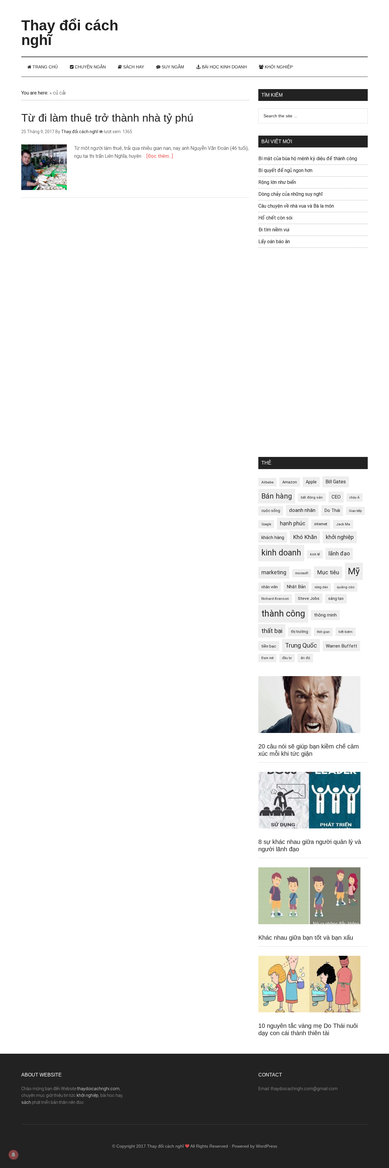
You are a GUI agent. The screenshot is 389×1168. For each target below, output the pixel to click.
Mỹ (354, 571)
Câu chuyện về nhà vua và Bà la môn (296, 206)
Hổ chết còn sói (275, 218)
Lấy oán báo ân (274, 241)
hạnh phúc (292, 523)
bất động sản (312, 497)
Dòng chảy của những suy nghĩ (290, 194)
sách (26, 1102)
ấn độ (305, 658)
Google (266, 524)
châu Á (354, 497)
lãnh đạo (339, 554)
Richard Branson (275, 598)
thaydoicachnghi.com (98, 1088)
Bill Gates (335, 482)
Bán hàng (276, 496)
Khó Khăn (305, 537)
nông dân (321, 587)
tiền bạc (268, 646)
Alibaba (267, 482)
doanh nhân (302, 510)
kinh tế (315, 554)
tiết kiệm (346, 632)
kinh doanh (281, 553)
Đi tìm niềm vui (273, 230)
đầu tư (287, 658)
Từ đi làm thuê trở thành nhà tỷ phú (107, 118)
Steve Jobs (308, 598)
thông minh (325, 615)
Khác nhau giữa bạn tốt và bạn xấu (305, 937)
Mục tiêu (328, 572)
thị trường (299, 631)
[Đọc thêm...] (159, 156)
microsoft (301, 573)
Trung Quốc (301, 645)
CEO (336, 497)
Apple (311, 481)
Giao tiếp (355, 511)
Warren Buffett (341, 646)
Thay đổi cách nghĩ (69, 32)
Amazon (289, 482)
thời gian (323, 632)
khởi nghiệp (340, 537)
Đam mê (267, 658)
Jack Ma (343, 524)
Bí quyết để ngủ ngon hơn (285, 170)
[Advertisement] (257, 22)
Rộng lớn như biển (277, 182)
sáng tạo (336, 598)
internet (320, 524)
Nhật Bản (296, 586)
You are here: (34, 93)
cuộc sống (270, 510)
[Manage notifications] (13, 1154)
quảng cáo (345, 587)
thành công (283, 613)
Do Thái (332, 510)
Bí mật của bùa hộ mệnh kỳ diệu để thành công (307, 158)
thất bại (271, 630)
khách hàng (272, 537)
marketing (273, 572)
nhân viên (269, 587)
